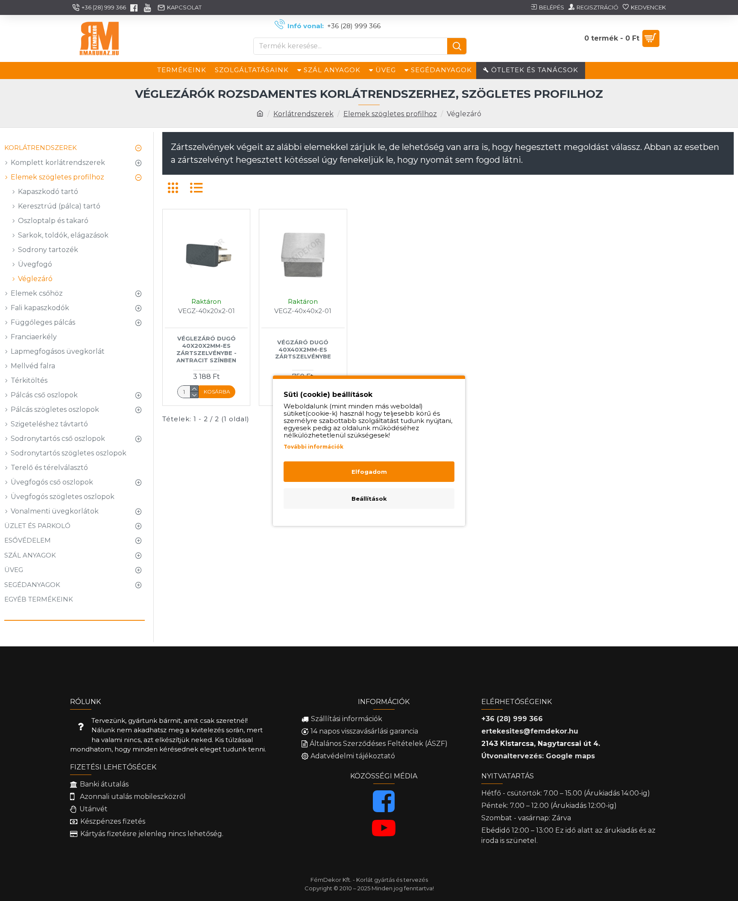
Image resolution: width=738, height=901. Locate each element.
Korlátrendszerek (303, 114)
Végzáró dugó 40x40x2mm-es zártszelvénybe (303, 349)
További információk (313, 446)
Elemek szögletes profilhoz (390, 114)
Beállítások (369, 498)
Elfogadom (369, 471)
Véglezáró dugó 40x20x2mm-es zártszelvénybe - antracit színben (206, 349)
